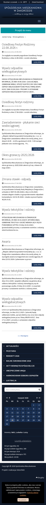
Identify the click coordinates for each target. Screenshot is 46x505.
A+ (21, 2)
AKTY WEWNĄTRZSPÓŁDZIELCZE (20, 365)
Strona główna (18, 37)
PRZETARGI (11, 351)
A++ (25, 2)
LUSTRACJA (11, 380)
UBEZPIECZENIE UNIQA (16, 370)
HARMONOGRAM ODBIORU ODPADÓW (22, 375)
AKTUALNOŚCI (12, 346)
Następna (24, 336)
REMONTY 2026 (12, 356)
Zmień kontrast (38, 2)
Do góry (41, 477)
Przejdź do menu (23, 30)
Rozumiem (23, 500)
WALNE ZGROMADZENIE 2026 (18, 361)
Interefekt (21, 470)
